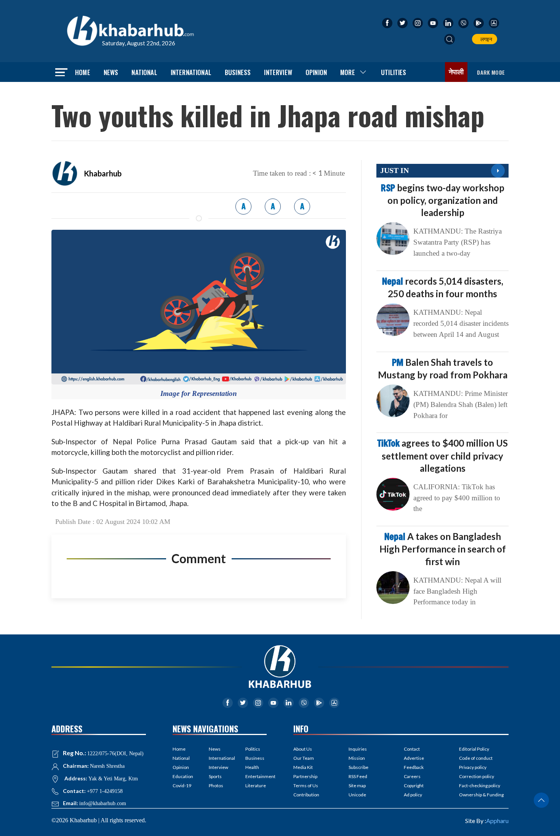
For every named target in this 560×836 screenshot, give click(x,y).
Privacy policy (472, 767)
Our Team (303, 758)
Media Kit (303, 767)
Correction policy (476, 776)
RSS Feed (358, 776)
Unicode (357, 795)
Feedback (414, 767)
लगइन (485, 39)
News (111, 72)
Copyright (414, 785)
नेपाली (456, 72)
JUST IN (394, 170)
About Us (302, 749)
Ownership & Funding (481, 795)
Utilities (393, 72)
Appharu (497, 820)
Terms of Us (305, 785)
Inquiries (358, 749)
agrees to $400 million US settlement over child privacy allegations (442, 455)
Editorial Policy (474, 749)
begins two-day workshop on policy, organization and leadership (442, 200)
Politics (252, 749)
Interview (278, 72)
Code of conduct (476, 758)
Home (82, 72)
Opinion (316, 72)
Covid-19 (182, 785)
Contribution (306, 795)
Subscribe (358, 767)
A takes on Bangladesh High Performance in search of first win (442, 549)
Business (238, 72)
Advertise (414, 758)
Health (252, 767)
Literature (255, 785)
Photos (216, 785)
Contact (412, 749)
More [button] (347, 72)
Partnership (305, 776)
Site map (357, 785)
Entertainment (256, 776)
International (191, 72)
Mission (357, 758)
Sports (215, 776)
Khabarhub (103, 173)
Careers (412, 776)
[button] (449, 39)
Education (183, 776)
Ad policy (413, 795)
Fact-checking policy (479, 785)
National (144, 72)
